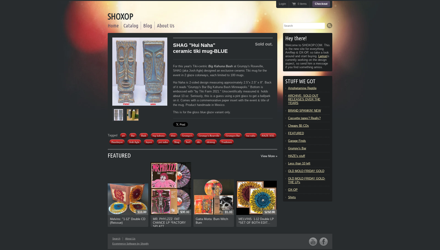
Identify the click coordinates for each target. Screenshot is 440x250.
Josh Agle (134, 142)
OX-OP (293, 189)
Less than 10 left (299, 163)
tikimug (211, 142)
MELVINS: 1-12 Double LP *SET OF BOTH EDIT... (256, 220)
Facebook (323, 241)
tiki (198, 142)
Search (116, 238)
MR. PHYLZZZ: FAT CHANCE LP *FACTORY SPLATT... (169, 222)
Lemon (322, 56)
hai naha (250, 135)
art (123, 135)
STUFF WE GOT (300, 81)
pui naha (163, 142)
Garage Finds (297, 140)
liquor (149, 142)
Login (282, 3)
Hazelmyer (117, 142)
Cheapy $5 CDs (298, 125)
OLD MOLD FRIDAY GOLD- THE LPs (306, 180)
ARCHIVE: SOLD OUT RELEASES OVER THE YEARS (304, 99)
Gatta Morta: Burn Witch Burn (212, 220)
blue (173, 135)
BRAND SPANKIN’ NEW (304, 110)
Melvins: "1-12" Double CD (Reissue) (127, 220)
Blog (147, 25)
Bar (133, 135)
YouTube (313, 241)
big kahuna (159, 135)
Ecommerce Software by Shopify (130, 243)
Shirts (292, 197)
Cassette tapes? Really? (304, 118)
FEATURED (119, 155)
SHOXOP (120, 16)
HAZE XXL (268, 135)
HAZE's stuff (296, 156)
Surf (188, 142)
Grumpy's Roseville (209, 135)
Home (113, 25)
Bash (143, 135)
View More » (269, 156)
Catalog (131, 25)
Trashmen (226, 142)
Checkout (321, 3)
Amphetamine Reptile (302, 88)
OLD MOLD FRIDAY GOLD (306, 171)
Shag (176, 142)
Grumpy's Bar (297, 148)
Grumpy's (187, 135)
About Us (165, 25)
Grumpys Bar (233, 135)
